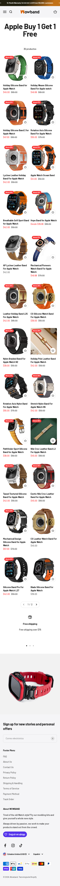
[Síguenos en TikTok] (21, 845)
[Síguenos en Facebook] (5, 845)
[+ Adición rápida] (25, 77)
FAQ (5, 756)
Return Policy (9, 777)
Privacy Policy (9, 772)
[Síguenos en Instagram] (13, 845)
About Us (7, 761)
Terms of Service (11, 788)
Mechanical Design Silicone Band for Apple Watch (14, 542)
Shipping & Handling (12, 783)
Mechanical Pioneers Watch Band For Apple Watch (41, 268)
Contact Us (8, 767)
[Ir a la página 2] (36, 604)
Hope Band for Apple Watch (44, 220)
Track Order (8, 799)
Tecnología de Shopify (28, 877)
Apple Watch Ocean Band (43, 175)
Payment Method (11, 794)
